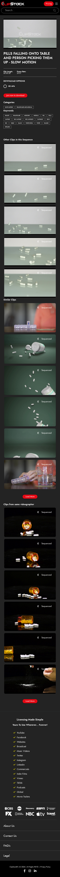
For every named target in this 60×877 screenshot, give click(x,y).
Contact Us (9, 836)
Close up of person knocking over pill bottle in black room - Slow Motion (25, 656)
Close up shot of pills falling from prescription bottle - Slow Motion (25, 420)
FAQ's (6, 845)
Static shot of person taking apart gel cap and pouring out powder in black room (25, 688)
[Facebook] (25, 870)
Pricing (49, 4)
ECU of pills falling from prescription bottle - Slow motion (25, 389)
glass (20, 123)
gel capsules (29, 119)
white (38, 123)
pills (50, 115)
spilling (7, 127)
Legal (6, 855)
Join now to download (15, 95)
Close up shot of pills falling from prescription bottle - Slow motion (25, 452)
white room (29, 123)
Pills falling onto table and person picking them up (25, 229)
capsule (7, 119)
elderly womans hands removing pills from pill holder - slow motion (25, 483)
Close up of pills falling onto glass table (25, 260)
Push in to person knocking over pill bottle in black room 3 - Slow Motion (25, 562)
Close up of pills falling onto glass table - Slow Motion (25, 291)
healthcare (16, 115)
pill (44, 115)
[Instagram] (29, 870)
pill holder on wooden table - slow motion (25, 326)
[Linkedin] (35, 870)
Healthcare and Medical (24, 107)
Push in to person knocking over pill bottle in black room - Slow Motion (25, 625)
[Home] (12, 4)
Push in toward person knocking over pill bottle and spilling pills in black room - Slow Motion (25, 531)
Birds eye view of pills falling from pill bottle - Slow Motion (25, 357)
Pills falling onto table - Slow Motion (25, 197)
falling (46, 123)
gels (48, 119)
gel (6, 123)
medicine (27, 115)
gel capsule (17, 119)
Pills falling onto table (19, 166)
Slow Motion (9, 107)
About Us (8, 826)
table (12, 123)
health (7, 115)
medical (36, 115)
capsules (40, 119)
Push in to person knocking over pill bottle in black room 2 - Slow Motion (25, 593)
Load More (30, 497)
